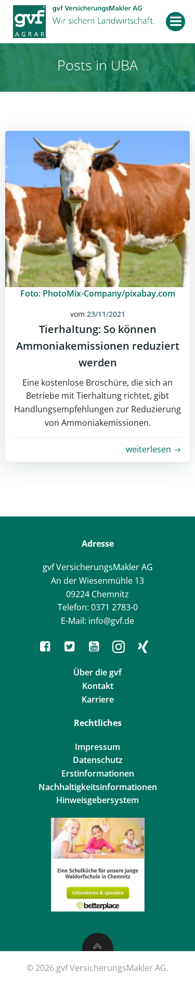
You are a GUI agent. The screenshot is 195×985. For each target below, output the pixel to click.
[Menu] (175, 21)
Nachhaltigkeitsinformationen (97, 787)
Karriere (98, 699)
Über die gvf (97, 672)
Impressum (97, 747)
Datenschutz (98, 760)
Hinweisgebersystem (97, 800)
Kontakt (97, 686)
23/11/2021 (106, 314)
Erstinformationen (97, 773)
